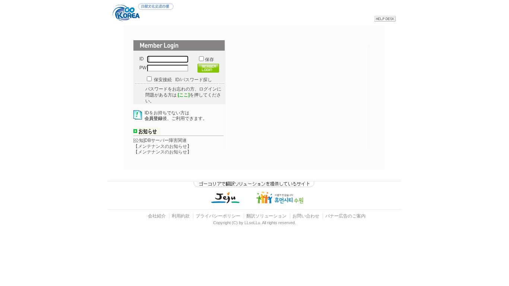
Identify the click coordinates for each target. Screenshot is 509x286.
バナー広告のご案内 (345, 216)
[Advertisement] (304, 98)
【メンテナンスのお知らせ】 (162, 146)
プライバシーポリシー (218, 216)
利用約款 (181, 216)
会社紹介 (157, 216)
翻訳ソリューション (266, 216)
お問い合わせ (306, 216)
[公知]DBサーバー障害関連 (160, 140)
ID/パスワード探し (193, 79)
